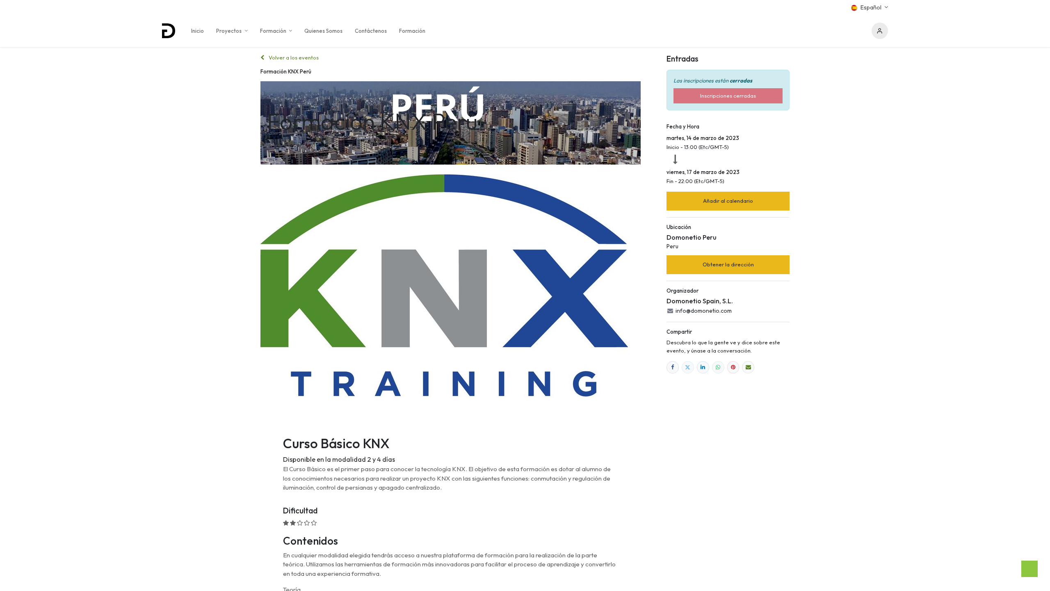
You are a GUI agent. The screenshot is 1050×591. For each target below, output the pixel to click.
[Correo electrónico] (748, 367)
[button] (728, 201)
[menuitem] (197, 30)
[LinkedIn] (703, 367)
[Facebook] (673, 367)
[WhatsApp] (718, 367)
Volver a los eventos (293, 57)
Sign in (880, 31)
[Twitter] (688, 367)
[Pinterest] (733, 367)
